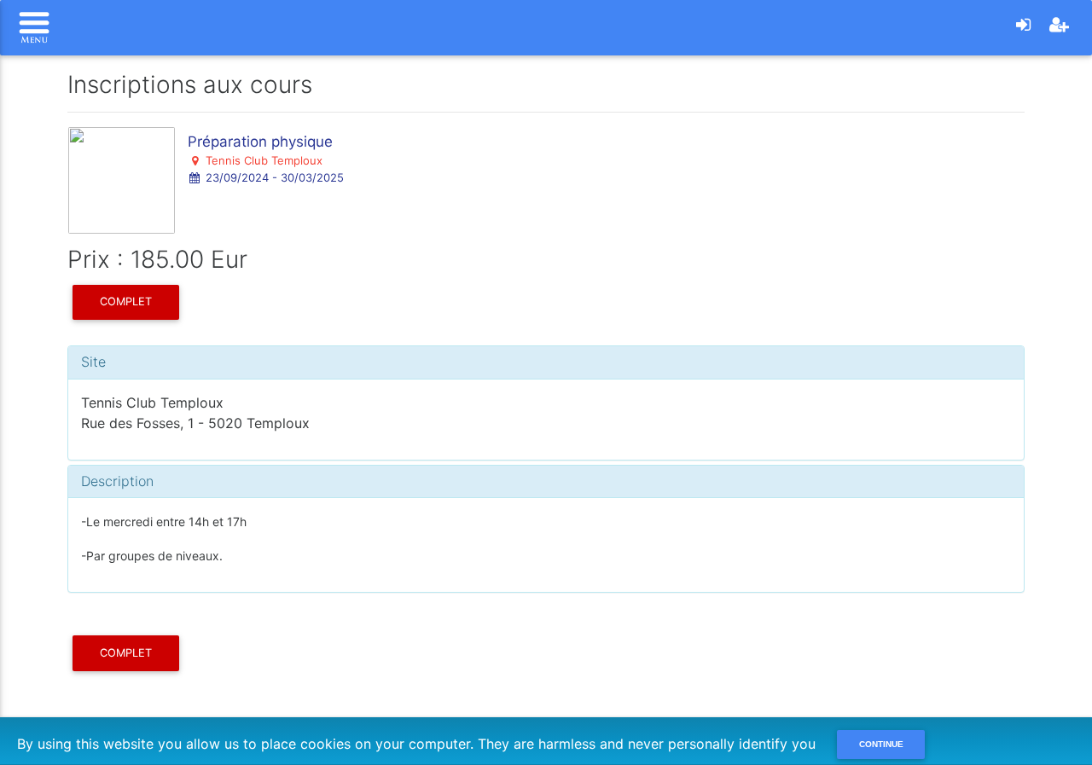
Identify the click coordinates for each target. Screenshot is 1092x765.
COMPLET (126, 301)
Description (117, 481)
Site (93, 361)
